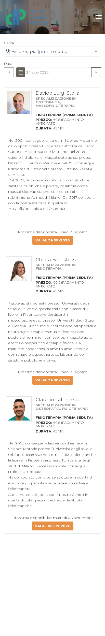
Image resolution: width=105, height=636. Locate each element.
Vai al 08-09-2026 (52, 526)
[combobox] (52, 52)
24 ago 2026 (37, 72)
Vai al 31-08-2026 (52, 240)
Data (8, 63)
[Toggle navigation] (98, 17)
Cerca (9, 43)
